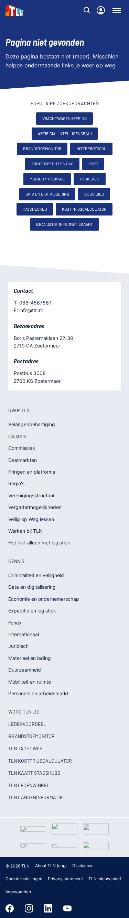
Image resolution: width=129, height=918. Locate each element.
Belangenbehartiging (31, 424)
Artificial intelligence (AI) (65, 133)
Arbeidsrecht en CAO (52, 163)
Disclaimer (82, 865)
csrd (93, 163)
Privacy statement (65, 878)
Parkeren (89, 178)
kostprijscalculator (84, 209)
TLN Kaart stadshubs (34, 773)
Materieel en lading (29, 658)
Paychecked (35, 209)
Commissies (21, 448)
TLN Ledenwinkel (29, 785)
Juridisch (18, 646)
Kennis (16, 561)
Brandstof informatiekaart (64, 224)
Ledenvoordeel (27, 724)
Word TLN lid (24, 712)
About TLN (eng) (51, 865)
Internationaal (23, 634)
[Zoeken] (87, 10)
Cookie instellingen (24, 878)
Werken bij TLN (25, 531)
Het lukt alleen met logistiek (39, 542)
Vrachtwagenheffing (64, 118)
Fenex (15, 623)
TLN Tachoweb (25, 748)
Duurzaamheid (24, 670)
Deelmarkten (22, 460)
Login (101, 10)
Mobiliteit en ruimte (29, 682)
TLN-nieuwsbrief (104, 878)
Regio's (16, 483)
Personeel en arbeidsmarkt (38, 693)
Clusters (17, 436)
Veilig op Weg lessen (31, 519)
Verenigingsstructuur (31, 495)
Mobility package (47, 178)
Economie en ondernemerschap (43, 599)
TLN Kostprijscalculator (40, 761)
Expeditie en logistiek (32, 610)
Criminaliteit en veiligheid (36, 575)
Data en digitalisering (47, 193)
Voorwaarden (18, 891)
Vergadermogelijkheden (35, 507)
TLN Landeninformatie (35, 797)
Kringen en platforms (31, 472)
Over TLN (19, 410)
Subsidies (94, 193)
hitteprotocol (91, 148)
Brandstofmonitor (42, 148)
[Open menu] (116, 10)
